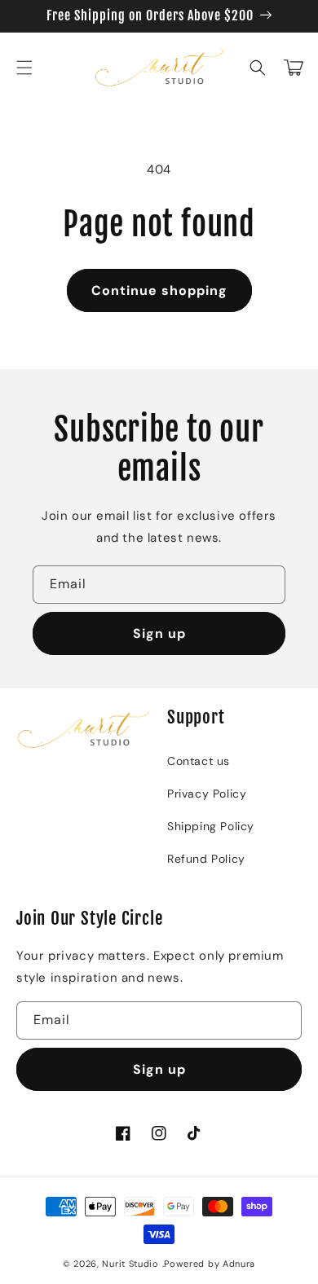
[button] (24, 68)
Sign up (159, 633)
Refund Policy (206, 858)
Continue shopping (159, 290)
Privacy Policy (206, 793)
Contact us (198, 761)
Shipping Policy (210, 826)
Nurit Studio (130, 1263)
